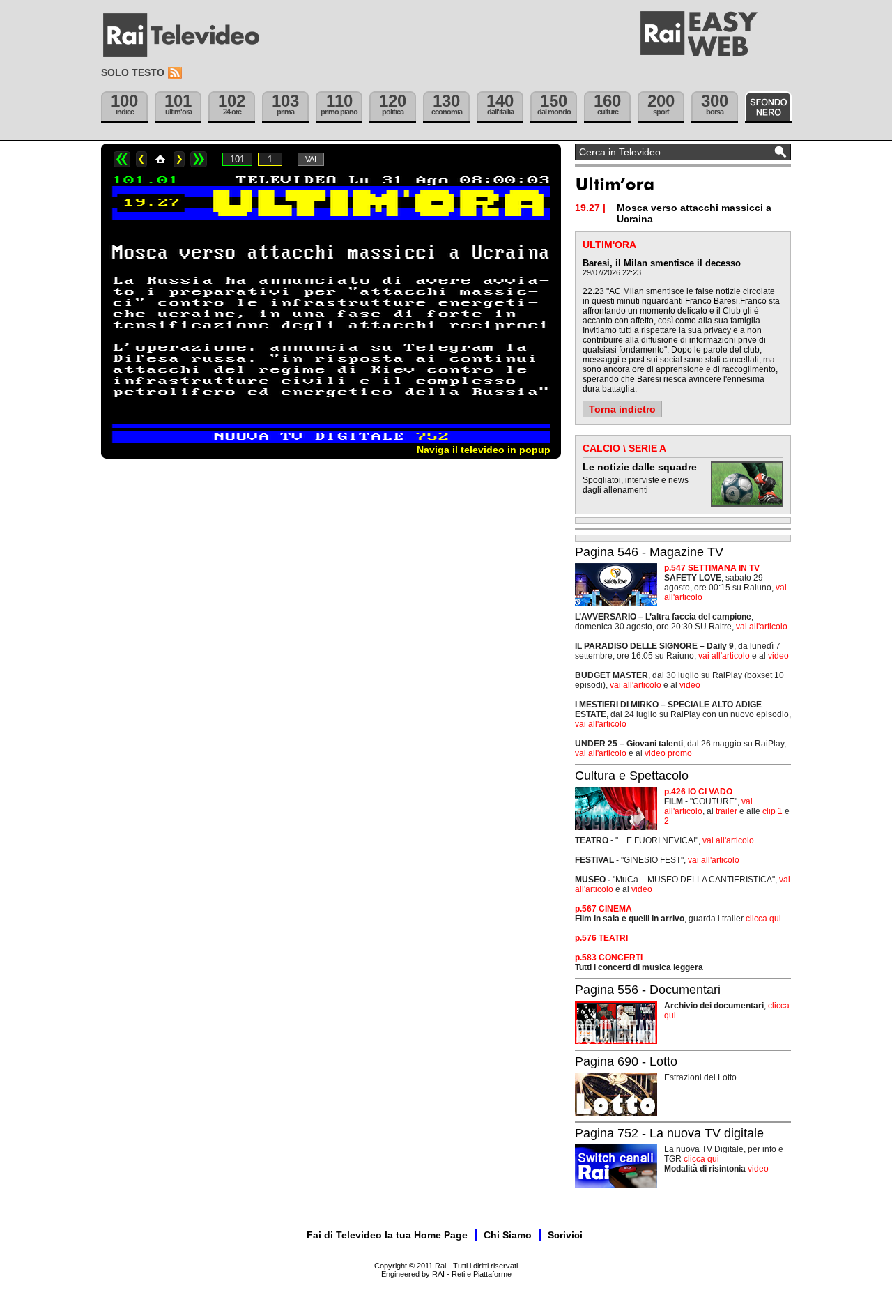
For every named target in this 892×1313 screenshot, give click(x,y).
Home (160, 159)
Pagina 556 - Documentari (648, 990)
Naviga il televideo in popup (484, 449)
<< (122, 159)
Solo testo (132, 72)
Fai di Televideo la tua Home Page (387, 1235)
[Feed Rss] (176, 73)
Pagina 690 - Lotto (626, 1061)
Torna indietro (622, 409)
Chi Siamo (508, 1235)
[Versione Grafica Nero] (768, 107)
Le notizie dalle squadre (640, 467)
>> (198, 159)
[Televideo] (188, 35)
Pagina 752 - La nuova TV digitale (669, 1133)
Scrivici (565, 1235)
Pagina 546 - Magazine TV (649, 552)
